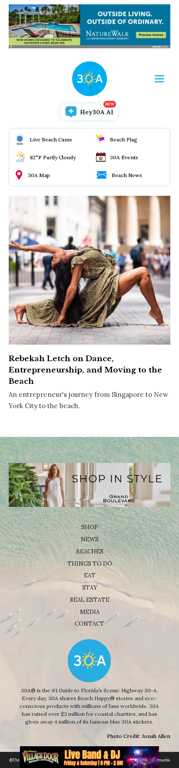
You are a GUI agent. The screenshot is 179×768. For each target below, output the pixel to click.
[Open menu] (159, 79)
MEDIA (89, 612)
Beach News (127, 175)
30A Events (124, 157)
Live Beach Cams (51, 139)
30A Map (39, 175)
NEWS (90, 539)
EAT (90, 575)
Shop (89, 527)
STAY (89, 587)
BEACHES (89, 551)
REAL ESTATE (89, 600)
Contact (89, 623)
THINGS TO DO (89, 563)
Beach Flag (123, 139)
